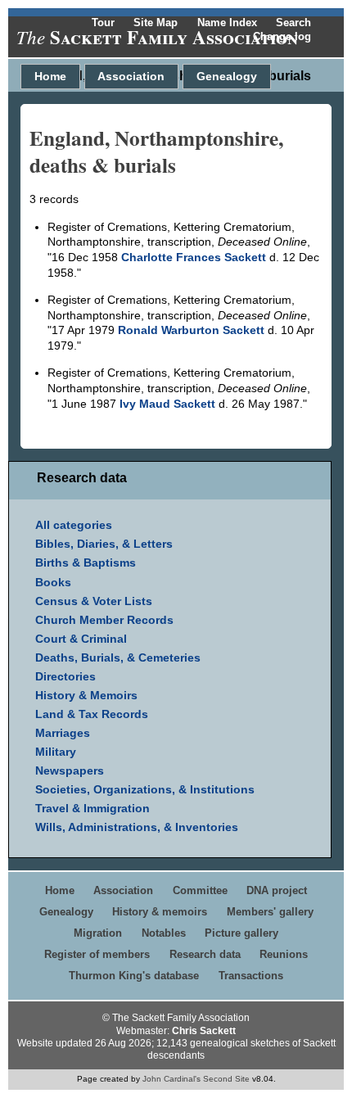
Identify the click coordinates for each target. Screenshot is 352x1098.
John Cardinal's (171, 1078)
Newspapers (69, 770)
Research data (205, 954)
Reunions (283, 954)
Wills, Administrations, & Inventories (136, 827)
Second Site (226, 1078)
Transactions (251, 975)
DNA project (276, 890)
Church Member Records (104, 619)
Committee (200, 890)
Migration (98, 933)
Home (50, 76)
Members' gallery (270, 912)
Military (55, 751)
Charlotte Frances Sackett (193, 257)
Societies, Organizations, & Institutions (145, 789)
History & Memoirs (86, 695)
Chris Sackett (204, 1031)
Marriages (62, 732)
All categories (73, 524)
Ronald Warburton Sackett (191, 330)
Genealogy (226, 76)
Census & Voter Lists (93, 601)
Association (131, 76)
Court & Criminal (81, 638)
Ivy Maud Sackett (167, 403)
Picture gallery (241, 933)
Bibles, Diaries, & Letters (104, 543)
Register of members (97, 954)
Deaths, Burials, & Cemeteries (118, 657)
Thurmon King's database (134, 975)
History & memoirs (159, 912)
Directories (65, 676)
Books (53, 582)
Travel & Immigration (92, 808)
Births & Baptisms (85, 562)
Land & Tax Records (91, 714)
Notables (164, 933)
